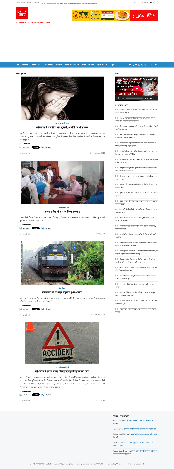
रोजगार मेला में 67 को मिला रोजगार (62, 211)
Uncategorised (62, 207)
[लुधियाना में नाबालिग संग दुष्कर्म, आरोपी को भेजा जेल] (62, 98)
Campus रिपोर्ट (48, 65)
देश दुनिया (112, 65)
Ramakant (117, 429)
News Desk (26, 153)
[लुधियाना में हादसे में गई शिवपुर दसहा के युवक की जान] (62, 343)
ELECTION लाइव (88, 65)
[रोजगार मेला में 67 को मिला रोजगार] (62, 182)
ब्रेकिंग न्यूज (65, 123)
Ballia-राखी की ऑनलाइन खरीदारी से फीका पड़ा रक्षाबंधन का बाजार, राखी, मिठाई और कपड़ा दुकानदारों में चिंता (73, 2)
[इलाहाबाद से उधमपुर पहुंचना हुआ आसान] (62, 263)
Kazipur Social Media (120, 451)
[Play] (118, 98)
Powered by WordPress (115, 464)
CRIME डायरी (35, 65)
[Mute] (151, 98)
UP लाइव (59, 65)
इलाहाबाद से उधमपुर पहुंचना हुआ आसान (62, 292)
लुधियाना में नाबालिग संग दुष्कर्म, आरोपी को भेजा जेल (62, 127)
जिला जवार (25, 65)
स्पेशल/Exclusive (72, 65)
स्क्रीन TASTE (102, 65)
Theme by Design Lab (136, 464)
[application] (136, 89)
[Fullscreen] (155, 98)
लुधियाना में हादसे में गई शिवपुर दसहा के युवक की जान (62, 371)
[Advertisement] (87, 43)
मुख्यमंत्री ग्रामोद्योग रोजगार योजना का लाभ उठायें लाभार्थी (140, 429)
